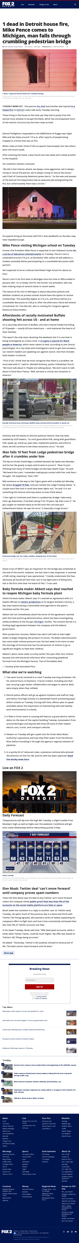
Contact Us (65, 1157)
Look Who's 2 (46, 1129)
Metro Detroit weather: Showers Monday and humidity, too (37, 1082)
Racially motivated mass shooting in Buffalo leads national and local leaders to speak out (35, 423)
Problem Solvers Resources (67, 1177)
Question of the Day (49, 1124)
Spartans (25, 1164)
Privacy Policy (41, 997)
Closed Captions (67, 1174)
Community (65, 1167)
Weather (66, 1118)
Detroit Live (6, 1131)
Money (25, 1186)
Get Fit (4, 1167)
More (55, 4)
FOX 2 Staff (65, 1154)
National (5, 1136)
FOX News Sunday (8, 1143)
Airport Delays (66, 1131)
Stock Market (26, 1194)
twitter (68, 1231)
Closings (64, 1121)
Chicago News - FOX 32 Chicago (49, 1190)
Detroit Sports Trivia (48, 1126)
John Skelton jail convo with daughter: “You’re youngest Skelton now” (25, 1020)
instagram (71, 1231)
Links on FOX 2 (7, 1174)
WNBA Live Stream (68, 1218)
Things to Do (6, 1141)
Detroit (20, 110)
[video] (71, 1013)
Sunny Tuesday (8, 875)
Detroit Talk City (7, 1126)
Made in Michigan (8, 1129)
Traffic (64, 1129)
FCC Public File (66, 1169)
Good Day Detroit (8, 1154)
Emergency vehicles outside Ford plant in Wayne (18, 1039)
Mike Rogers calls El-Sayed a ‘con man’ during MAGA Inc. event (22, 1011)
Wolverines (26, 1162)
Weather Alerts (67, 1126)
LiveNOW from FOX (28, 1125)
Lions (24, 1159)
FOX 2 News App (67, 1162)
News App (37, 47)
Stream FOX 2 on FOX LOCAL (29, 1122)
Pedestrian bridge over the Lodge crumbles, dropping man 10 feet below (29, 556)
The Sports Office (28, 1154)
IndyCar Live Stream (68, 1204)
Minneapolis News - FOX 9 (48, 1199)
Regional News (49, 1186)
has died (41, 106)
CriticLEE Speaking (48, 1157)
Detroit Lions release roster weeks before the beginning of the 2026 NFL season (45, 1065)
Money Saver (6, 1169)
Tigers (24, 1169)
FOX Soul (25, 1128)
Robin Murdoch (8, 47)
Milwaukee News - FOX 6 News (48, 1194)
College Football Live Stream (69, 1195)
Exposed (5, 1200)
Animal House (66, 1136)
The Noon (5, 1157)
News (5, 1118)
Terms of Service (41, 998)
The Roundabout (8, 1134)
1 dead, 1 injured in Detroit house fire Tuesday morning (23, 94)
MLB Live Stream (67, 1199)
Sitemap (64, 1181)
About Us (66, 1151)
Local (4, 1121)
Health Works (6, 1162)
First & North (26, 1157)
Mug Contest (6, 1159)
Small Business (27, 1197)
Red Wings (25, 1172)
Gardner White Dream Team (9, 1194)
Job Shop (65, 1164)
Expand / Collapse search (75, 4)
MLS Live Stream (67, 1221)
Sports (25, 1151)
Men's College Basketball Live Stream (67, 1208)
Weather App (66, 1124)
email (75, 1231)
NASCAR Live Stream (69, 1201)
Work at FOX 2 (66, 1159)
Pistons (24, 1167)
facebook (64, 1231)
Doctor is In (6, 1172)
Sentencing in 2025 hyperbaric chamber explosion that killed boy (23, 1030)
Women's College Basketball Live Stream (67, 1214)
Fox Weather (66, 1134)
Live (24, 1118)
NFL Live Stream (67, 1192)
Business (5, 1139)
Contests (45, 1162)
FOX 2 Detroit (29, 47)
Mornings (6, 1151)
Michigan (39, 621)
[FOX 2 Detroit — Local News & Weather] (9, 4)
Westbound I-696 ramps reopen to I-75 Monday (17, 1048)
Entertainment (49, 1151)
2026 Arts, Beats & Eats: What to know (29, 1098)
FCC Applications (67, 1172)
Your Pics (46, 1118)
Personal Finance (28, 1189)
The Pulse (5, 1124)
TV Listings (45, 1159)
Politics (4, 1146)
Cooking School (7, 1164)
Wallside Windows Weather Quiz (8, 1190)
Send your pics (47, 1121)
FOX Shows (46, 1154)
